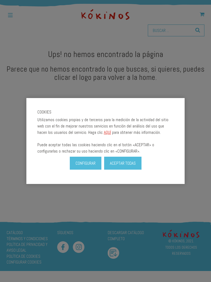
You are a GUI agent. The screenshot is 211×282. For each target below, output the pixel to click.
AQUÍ (107, 132)
